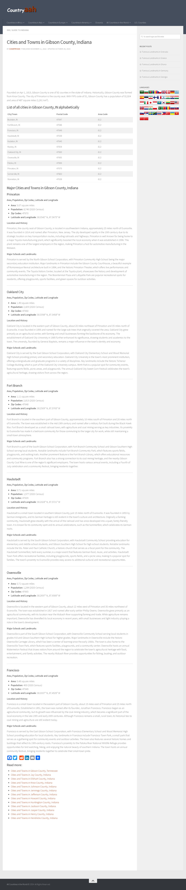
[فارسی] (150, 98)
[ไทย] (159, 114)
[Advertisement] (70, 71)
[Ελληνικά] (177, 93)
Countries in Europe (56, 22)
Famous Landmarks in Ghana (154, 64)
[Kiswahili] (155, 114)
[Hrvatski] (172, 98)
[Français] (159, 98)
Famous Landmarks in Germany (155, 70)
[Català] (155, 93)
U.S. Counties (140, 22)
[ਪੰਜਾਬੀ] (150, 109)
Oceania (99, 22)
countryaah (14, 49)
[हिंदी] (168, 98)
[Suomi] (155, 98)
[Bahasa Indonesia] (142, 104)
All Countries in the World (118, 22)
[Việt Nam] (177, 114)
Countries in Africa (14, 22)
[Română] (168, 109)
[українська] (172, 114)
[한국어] (163, 104)
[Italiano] (146, 104)
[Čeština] (159, 93)
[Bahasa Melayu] (177, 104)
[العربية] (142, 93)
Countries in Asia (35, 22)
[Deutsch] (172, 93)
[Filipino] (163, 114)
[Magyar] (177, 98)
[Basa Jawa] (155, 104)
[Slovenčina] (177, 109)
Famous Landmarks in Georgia (154, 77)
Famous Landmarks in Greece (154, 58)
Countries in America (80, 22)
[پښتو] (159, 109)
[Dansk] (168, 93)
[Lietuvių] (168, 104)
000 (8, 30)
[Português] (163, 109)
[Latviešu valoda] (172, 104)
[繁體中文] (146, 120)
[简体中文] (142, 120)
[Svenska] (150, 114)
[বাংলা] (150, 93)
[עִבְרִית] (163, 98)
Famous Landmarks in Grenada (155, 51)
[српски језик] (146, 114)
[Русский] (172, 109)
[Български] (146, 93)
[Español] (142, 98)
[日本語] (150, 104)
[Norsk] (142, 109)
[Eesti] (146, 98)
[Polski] (155, 109)
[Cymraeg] (163, 93)
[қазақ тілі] (159, 104)
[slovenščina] (142, 114)
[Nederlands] (146, 109)
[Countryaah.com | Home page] (22, 9)
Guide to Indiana (20, 30)
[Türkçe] (168, 114)
